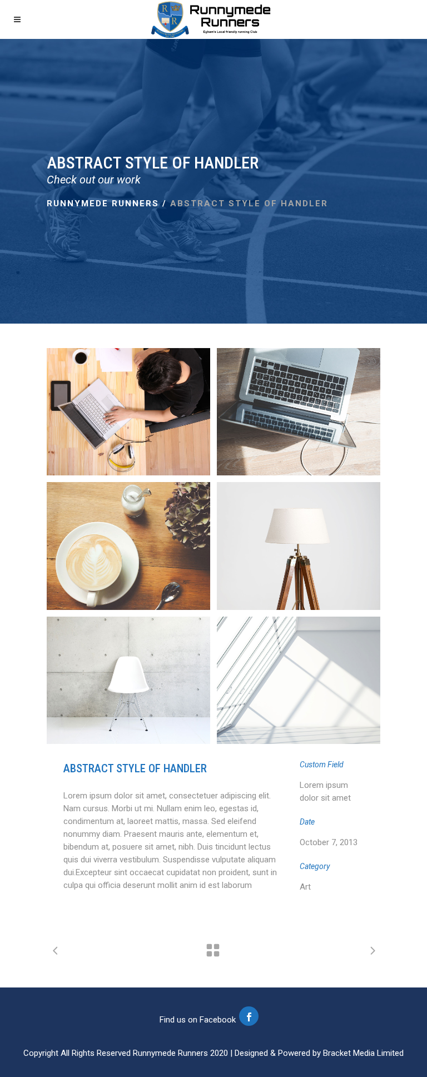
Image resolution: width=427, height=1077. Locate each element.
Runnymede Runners (103, 203)
